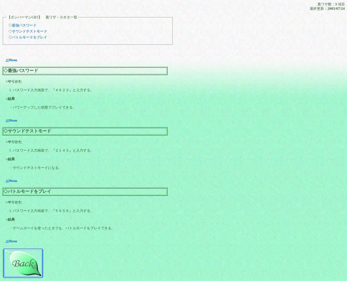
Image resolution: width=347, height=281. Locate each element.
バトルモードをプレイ (29, 37)
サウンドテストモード (29, 31)
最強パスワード (24, 25)
